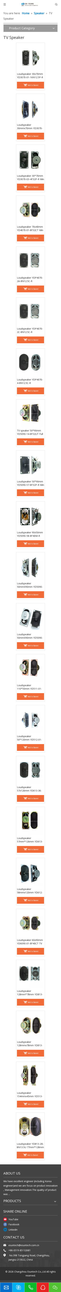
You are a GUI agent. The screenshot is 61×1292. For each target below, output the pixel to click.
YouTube (13, 1219)
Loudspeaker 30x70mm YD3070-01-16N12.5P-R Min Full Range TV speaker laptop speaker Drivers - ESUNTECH (30, 75)
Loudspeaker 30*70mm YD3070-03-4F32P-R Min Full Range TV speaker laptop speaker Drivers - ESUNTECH (30, 177)
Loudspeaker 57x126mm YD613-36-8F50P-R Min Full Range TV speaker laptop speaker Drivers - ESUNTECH (30, 789)
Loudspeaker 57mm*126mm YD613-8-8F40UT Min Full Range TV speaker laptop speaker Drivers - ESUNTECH (30, 840)
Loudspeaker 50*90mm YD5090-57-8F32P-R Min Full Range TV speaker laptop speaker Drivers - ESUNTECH (30, 483)
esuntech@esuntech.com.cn (23, 1245)
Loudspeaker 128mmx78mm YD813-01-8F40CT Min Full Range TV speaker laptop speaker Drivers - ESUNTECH (30, 1043)
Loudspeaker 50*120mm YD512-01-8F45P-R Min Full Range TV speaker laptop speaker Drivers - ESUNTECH (30, 738)
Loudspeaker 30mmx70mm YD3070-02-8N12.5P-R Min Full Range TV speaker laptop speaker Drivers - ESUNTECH (30, 126)
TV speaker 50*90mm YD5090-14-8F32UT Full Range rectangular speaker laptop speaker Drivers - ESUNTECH (30, 432)
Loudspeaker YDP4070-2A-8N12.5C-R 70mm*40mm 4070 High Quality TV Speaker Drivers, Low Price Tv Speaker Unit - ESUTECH (30, 279)
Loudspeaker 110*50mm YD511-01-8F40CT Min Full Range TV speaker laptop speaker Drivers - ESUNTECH (29, 687)
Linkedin (12, 1229)
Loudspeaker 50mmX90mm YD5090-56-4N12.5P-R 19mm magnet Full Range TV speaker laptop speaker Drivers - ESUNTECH (30, 585)
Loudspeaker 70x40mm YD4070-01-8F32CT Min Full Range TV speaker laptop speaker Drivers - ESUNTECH (30, 228)
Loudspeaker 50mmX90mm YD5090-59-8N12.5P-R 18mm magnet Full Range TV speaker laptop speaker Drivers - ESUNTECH (30, 636)
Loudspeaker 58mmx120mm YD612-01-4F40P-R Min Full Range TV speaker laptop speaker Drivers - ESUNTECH (30, 890)
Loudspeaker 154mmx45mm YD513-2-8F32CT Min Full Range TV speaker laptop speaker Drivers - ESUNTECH (30, 1094)
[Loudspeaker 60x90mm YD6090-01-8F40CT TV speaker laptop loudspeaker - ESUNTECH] (30, 923)
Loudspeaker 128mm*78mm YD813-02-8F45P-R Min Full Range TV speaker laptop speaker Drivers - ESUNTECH (30, 992)
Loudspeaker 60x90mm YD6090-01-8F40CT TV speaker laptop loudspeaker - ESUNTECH (30, 941)
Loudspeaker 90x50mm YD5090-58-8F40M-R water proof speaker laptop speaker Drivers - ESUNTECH (30, 534)
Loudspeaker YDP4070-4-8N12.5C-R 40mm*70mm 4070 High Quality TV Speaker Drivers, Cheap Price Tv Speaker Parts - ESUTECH (30, 381)
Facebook (13, 1224)
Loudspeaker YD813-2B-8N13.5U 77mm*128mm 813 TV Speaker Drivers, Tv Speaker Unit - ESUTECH (30, 1145)
